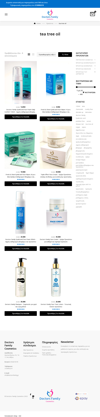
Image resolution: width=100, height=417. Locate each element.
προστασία (79, 189)
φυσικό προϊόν (81, 204)
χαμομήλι (79, 207)
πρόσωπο (88, 189)
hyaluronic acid (81, 118)
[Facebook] (30, 394)
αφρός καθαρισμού (82, 145)
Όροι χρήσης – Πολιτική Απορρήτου (49, 354)
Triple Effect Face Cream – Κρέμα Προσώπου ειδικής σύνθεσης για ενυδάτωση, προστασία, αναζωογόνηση (55, 176)
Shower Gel (80, 124)
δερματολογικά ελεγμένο (84, 154)
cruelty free (89, 109)
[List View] (33, 54)
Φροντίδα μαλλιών (83, 69)
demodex (88, 112)
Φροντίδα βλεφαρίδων (85, 63)
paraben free (80, 121)
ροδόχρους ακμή (81, 195)
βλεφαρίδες (88, 148)
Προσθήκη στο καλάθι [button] (20, 117)
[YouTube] (33, 396)
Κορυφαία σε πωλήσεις (31, 353)
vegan (78, 127)
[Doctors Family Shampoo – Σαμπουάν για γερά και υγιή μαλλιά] (21, 277)
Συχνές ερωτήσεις (48, 350)
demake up (79, 112)
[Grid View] (28, 54)
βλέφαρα (79, 148)
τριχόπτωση (80, 201)
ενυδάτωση (80, 157)
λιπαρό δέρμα (80, 160)
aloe (83, 106)
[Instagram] (33, 398)
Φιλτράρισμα (90, 92)
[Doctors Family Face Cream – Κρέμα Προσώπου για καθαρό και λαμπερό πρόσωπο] (56, 212)
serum (89, 121)
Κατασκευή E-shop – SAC (13, 416)
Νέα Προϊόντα (28, 350)
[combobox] (46, 54)
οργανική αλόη (81, 176)
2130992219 (39, 5)
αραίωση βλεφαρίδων (83, 142)
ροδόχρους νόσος (82, 198)
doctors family (80, 115)
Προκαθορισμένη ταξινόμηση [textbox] (47, 54)
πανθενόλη (79, 182)
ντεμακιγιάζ (80, 173)
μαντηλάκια (80, 163)
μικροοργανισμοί (81, 170)
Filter (66, 54)
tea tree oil (89, 124)
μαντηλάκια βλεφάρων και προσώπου (85, 166)
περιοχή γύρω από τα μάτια (83, 185)
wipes (84, 127)
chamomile (79, 109)
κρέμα (87, 157)
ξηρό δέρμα (90, 173)
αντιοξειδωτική (81, 139)
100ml (78, 106)
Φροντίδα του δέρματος (81, 73)
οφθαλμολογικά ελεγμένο (84, 179)
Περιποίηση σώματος (84, 60)
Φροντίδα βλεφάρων (84, 66)
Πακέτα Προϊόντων (30, 356)
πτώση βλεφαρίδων (82, 192)
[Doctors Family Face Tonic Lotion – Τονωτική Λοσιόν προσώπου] (56, 277)
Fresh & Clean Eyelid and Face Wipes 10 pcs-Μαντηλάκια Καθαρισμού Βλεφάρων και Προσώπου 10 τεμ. (56, 112)
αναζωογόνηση (86, 136)
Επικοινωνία (46, 347)
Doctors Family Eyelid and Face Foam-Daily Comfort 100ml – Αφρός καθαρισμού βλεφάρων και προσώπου (21, 112)
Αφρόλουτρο (80, 130)
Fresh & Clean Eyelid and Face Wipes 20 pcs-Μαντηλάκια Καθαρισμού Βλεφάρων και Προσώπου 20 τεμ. (21, 176)
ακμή (77, 136)
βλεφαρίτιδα (80, 151)
